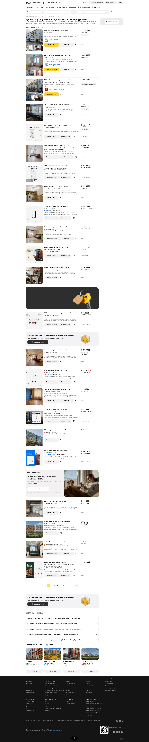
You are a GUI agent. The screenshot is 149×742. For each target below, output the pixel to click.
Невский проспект (30, 690)
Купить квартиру (90, 701)
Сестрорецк (89, 692)
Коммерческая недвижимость (53, 708)
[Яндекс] (120, 739)
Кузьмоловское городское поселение (54, 690)
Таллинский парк (48, 317)
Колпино (88, 688)
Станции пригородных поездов (113, 688)
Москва (68, 681)
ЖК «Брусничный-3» (49, 230)
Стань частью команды (49, 720)
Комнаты (47, 710)
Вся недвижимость (30, 720)
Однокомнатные (30, 706)
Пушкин (88, 690)
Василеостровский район (51, 685)
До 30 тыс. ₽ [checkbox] (32, 300)
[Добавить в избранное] (76, 45)
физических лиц (38, 494)
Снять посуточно (70, 703)
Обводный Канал (30, 692)
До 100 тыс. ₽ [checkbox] (63, 300)
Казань (68, 690)
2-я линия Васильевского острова (61, 190)
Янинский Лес (47, 210)
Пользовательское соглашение (65, 720)
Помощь (90, 720)
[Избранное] (82, 2)
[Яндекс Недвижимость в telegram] (122, 721)
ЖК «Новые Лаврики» (49, 525)
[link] (120, 2)
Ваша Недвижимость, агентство (54, 40)
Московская (29, 688)
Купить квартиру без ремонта (93, 708)
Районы (107, 685)
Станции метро (109, 683)
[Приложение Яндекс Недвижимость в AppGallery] (119, 731)
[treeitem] (30, 7)
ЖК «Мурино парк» (49, 354)
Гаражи (47, 706)
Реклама (39, 720)
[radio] (51, 585)
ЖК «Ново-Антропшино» (50, 169)
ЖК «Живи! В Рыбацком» (50, 454)
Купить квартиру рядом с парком (94, 706)
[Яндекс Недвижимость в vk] (117, 721)
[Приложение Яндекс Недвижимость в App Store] (114, 731)
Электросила (29, 683)
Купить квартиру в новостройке (94, 703)
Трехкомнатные (30, 701)
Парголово (88, 683)
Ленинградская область (50, 249)
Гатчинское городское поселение (53, 688)
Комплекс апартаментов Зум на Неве (53, 129)
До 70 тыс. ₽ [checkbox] (53, 300)
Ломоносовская (30, 685)
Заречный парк (48, 374)
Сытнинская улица (58, 505)
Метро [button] (107, 12)
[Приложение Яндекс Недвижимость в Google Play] (117, 731)
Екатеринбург (69, 688)
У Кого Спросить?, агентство (56, 89)
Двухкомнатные (30, 710)
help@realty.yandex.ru (56, 730)
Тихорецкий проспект (58, 393)
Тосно (58, 249)
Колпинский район (50, 681)
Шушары (88, 681)
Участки (47, 703)
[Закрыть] (122, 12)
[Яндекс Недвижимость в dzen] (120, 721)
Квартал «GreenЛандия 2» (50, 433)
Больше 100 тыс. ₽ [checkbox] (34, 305)
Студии (27, 708)
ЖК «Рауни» (47, 251)
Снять (67, 701)
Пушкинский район (50, 683)
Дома (46, 701)
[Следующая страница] (80, 585)
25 (76, 585)
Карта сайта (97, 720)
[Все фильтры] (27, 12)
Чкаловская (29, 681)
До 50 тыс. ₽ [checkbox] (42, 300)
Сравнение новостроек (111, 690)
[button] (86, 2)
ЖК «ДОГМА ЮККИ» (49, 413)
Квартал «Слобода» (49, 567)
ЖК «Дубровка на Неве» (50, 149)
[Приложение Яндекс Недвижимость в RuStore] (122, 731)
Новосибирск (69, 685)
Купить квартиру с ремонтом (93, 710)
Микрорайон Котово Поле (51, 692)
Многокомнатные (30, 703)
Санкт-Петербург (48, 190)
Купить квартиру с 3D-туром (93, 712)
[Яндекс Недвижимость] (35, 3)
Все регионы (108, 681)
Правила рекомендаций (80, 720)
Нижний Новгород (70, 692)
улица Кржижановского (59, 545)
